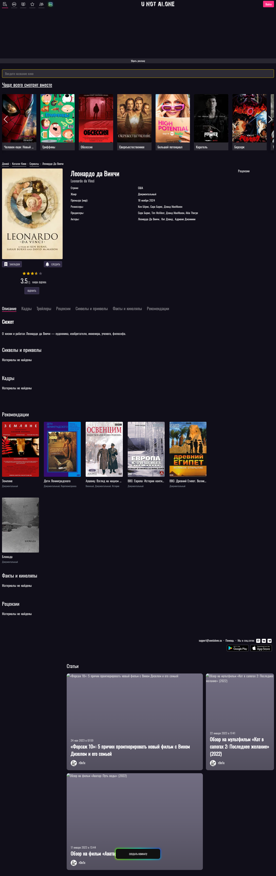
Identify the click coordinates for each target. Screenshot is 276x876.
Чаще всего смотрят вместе (27, 84)
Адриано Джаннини (184, 219)
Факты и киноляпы (19, 575)
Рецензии (10, 603)
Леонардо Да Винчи (149, 219)
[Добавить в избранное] (5, 425)
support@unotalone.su (210, 640)
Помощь (229, 640)
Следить (55, 264)
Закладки (14, 264)
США (140, 188)
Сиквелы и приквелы (21, 349)
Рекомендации (15, 414)
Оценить (31, 290)
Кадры (8, 377)
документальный (147, 194)
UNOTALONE (158, 4)
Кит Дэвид (167, 219)
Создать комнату (138, 854)
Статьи (73, 665)
